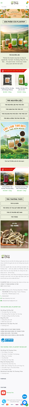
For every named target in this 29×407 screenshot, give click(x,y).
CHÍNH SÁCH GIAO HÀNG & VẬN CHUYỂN (12, 335)
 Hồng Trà (4, 356)
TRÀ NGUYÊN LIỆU (14, 55)
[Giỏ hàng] (27, 3)
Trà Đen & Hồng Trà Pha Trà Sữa (14, 118)
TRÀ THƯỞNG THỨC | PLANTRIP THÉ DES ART (14, 347)
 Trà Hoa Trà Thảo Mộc (7, 360)
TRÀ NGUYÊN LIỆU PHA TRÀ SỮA (14, 70)
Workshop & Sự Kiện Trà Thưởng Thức (12, 371)
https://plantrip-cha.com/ (8, 298)
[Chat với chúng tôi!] (24, 402)
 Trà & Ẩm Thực (5, 367)
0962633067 (5, 296)
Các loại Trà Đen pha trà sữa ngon (14, 161)
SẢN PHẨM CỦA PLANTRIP (14, 22)
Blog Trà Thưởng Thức (7, 361)
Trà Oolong (16, 354)
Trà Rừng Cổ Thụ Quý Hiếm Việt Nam (14, 208)
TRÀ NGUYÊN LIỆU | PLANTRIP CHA (11, 306)
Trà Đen (10, 356)
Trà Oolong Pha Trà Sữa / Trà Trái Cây (14, 113)
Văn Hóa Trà (12, 363)
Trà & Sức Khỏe (15, 367)
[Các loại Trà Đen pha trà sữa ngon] (14, 140)
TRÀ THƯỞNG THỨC (14, 199)
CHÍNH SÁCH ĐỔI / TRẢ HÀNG (9, 333)
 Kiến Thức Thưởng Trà (7, 365)
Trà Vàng (10, 352)
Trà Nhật (10, 354)
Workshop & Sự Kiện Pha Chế (9, 323)
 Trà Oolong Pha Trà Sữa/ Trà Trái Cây (11, 314)
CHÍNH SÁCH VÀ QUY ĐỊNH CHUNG (10, 329)
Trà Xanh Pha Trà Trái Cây (14, 109)
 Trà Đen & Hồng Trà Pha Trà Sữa (10, 316)
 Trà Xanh (4, 354)
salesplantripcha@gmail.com (9, 300)
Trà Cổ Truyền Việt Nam (14, 212)
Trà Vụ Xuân (14, 203)
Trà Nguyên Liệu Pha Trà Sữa (14, 104)
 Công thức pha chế (6, 319)
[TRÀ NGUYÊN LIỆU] (14, 39)
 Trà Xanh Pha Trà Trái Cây (8, 312)
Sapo (18, 401)
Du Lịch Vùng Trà (19, 365)
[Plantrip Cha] (14, 13)
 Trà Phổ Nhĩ (4, 358)
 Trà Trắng (4, 352)
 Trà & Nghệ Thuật (6, 369)
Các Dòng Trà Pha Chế (7, 310)
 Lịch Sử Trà (4, 363)
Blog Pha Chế (4, 318)
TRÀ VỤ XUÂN (8, 169)
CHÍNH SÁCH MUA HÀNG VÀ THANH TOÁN (12, 331)
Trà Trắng (14, 217)
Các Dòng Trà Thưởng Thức (9, 350)
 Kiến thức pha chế (6, 321)
